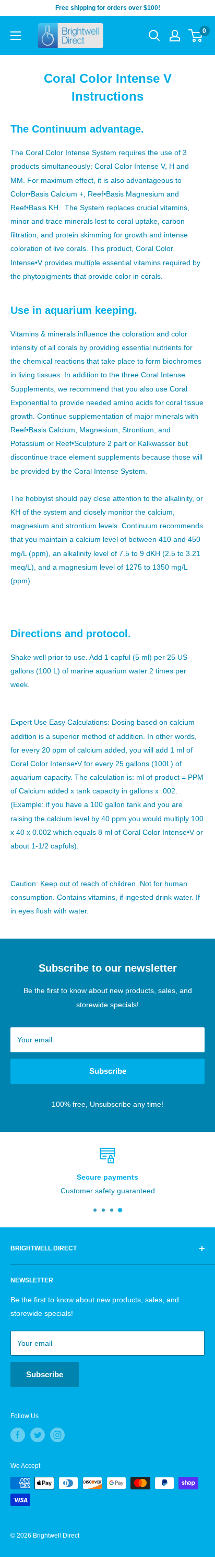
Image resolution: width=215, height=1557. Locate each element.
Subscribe (107, 1070)
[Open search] (154, 35)
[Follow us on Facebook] (17, 1435)
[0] (195, 35)
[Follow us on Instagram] (57, 1435)
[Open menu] (15, 35)
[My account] (175, 35)
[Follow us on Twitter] (37, 1435)
